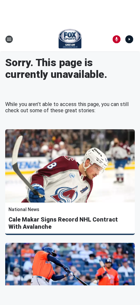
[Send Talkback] (116, 39)
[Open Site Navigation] (9, 39)
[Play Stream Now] (129, 39)
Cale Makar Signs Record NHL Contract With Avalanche (63, 223)
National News (23, 209)
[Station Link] (70, 39)
